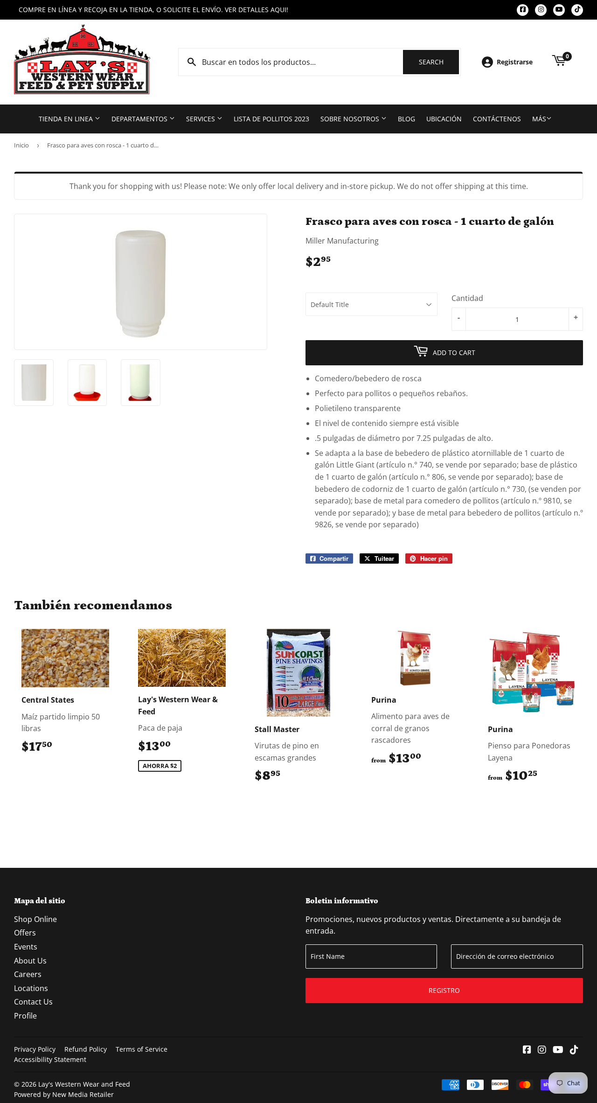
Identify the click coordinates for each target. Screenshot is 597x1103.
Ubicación (444, 118)
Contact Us (33, 1002)
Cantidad (467, 298)
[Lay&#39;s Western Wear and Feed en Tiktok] (574, 1050)
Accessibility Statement (50, 1059)
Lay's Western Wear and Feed (84, 1084)
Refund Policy (85, 1049)
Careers (28, 974)
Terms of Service (141, 1049)
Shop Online (35, 919)
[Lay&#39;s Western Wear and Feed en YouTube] (558, 1050)
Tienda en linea (67, 118)
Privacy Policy (35, 1049)
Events (25, 947)
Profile (25, 1016)
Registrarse (515, 61)
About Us (30, 961)
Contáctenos (497, 118)
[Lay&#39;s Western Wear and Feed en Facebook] (527, 1050)
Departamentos (140, 118)
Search (439, 61)
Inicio (21, 145)
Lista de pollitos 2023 (271, 118)
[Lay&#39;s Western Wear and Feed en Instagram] (542, 1050)
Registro (444, 990)
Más (539, 118)
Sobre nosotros (350, 118)
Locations (31, 988)
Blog (406, 118)
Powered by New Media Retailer (64, 1094)
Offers (25, 933)
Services (201, 118)
